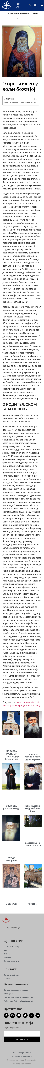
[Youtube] (18, 1015)
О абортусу (11, 904)
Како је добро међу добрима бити (32, 808)
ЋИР (18, 4)
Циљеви (35, 13)
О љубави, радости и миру (11, 807)
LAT (17, 7)
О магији (32, 904)
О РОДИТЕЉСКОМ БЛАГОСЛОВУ (20, 102)
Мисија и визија (24, 13)
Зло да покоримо (11, 859)
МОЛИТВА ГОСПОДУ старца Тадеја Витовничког (11, 755)
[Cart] (30, 5)
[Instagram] (12, 1015)
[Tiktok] (25, 1015)
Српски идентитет (22, 19)
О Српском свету (13, 13)
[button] (35, 5)
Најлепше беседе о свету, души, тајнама (32, 757)
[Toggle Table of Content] (33, 99)
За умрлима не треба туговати (33, 844)
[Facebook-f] (6, 1015)
